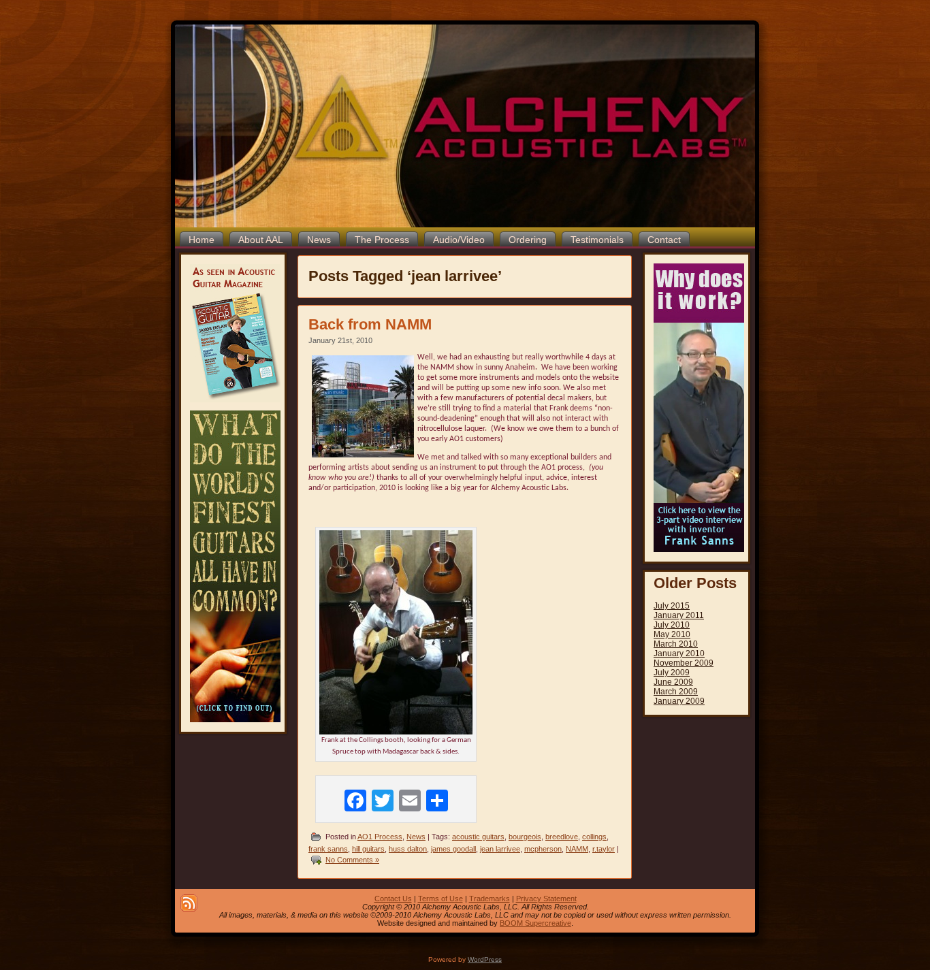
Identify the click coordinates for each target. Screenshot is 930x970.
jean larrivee (500, 849)
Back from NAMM (370, 324)
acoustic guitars (478, 836)
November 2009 (683, 663)
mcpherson (543, 849)
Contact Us (393, 898)
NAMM (577, 849)
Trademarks (489, 898)
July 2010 (672, 625)
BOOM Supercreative (535, 923)
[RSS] (188, 902)
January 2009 (679, 701)
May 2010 (672, 634)
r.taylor (603, 849)
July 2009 (672, 672)
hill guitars (368, 849)
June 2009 (673, 682)
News (416, 836)
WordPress (485, 959)
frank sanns (328, 849)
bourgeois (525, 836)
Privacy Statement (546, 898)
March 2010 (676, 644)
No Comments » (352, 860)
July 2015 (672, 606)
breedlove (561, 836)
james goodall (453, 849)
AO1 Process (379, 836)
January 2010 (679, 653)
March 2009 (676, 691)
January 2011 (679, 615)
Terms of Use (440, 898)
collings (594, 836)
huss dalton (408, 849)
